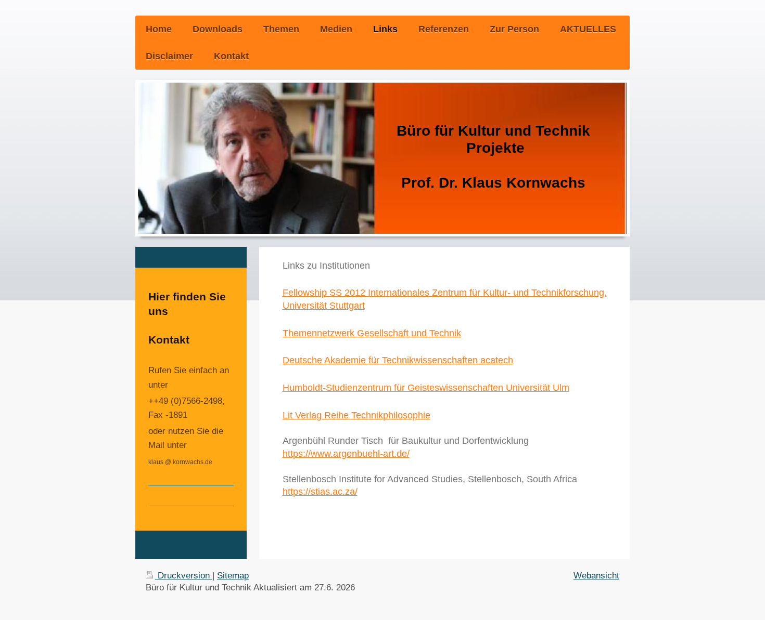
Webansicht (596, 576)
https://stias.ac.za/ (320, 491)
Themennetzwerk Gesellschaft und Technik (372, 333)
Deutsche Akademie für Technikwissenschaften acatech (398, 360)
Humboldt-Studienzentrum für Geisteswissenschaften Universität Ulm (426, 387)
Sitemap (233, 576)
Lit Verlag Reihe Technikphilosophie (356, 415)
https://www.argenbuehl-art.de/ (346, 453)
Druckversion (183, 576)
